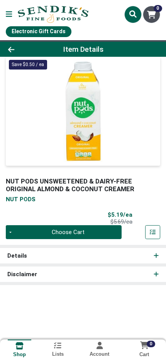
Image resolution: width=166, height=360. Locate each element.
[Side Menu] (9, 14)
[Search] (133, 14)
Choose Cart (68, 232)
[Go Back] (25, 49)
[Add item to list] (153, 232)
